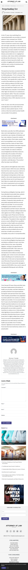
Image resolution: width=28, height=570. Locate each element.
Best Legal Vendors (14, 547)
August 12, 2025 (5, 458)
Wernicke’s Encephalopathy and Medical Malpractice (13, 479)
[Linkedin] (7, 531)
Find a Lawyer (14, 559)
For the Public (7, 5)
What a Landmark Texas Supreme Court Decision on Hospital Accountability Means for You (13, 456)
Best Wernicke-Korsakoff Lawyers (9, 472)
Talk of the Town (14, 545)
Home (3, 5)
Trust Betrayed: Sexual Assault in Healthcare (11, 466)
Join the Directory (14, 550)
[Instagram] (10, 531)
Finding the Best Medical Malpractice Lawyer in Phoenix (13, 469)
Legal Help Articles (14, 557)
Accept (4, 567)
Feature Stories (14, 543)
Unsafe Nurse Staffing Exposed (8, 441)
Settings (2, 565)
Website (3, 415)
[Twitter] (20, 531)
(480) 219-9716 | (7, 535)
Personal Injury (13, 5)
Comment (3, 387)
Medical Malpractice (20, 5)
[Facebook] (14, 531)
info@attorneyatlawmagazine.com (17, 535)
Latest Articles (14, 544)
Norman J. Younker (13, 358)
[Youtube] (17, 531)
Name (3, 403)
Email (2, 409)
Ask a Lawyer (14, 560)
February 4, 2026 (6, 443)
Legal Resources (14, 548)
